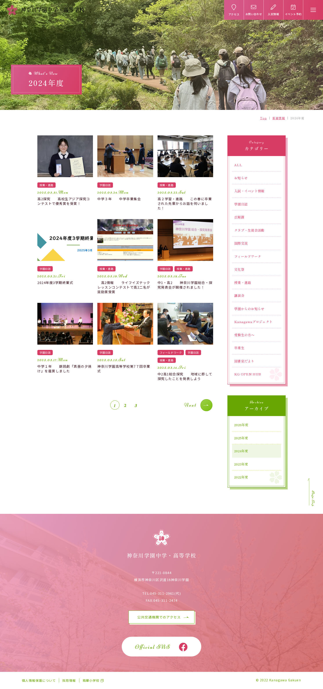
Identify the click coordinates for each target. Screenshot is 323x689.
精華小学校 (91, 680)
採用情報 (69, 680)
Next (190, 405)
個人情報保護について (39, 680)
